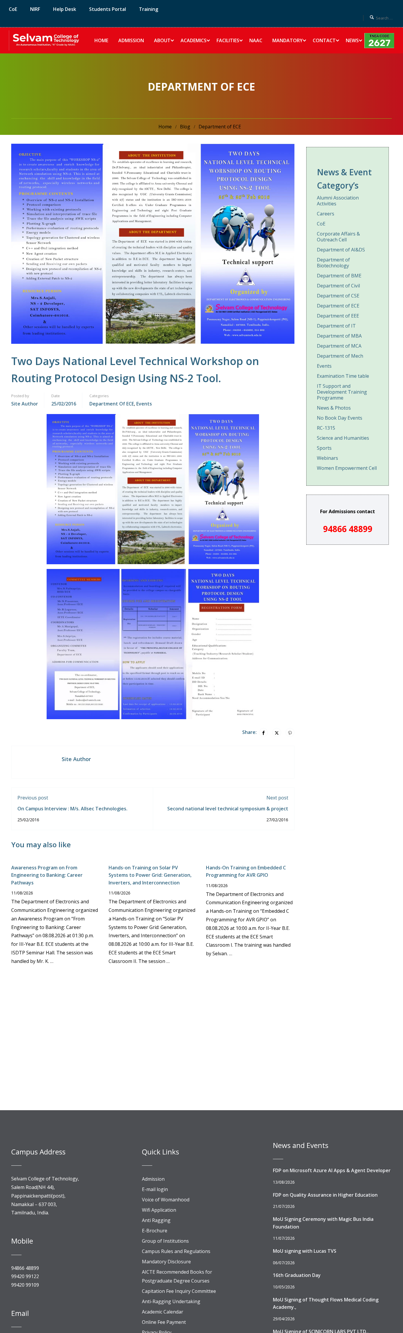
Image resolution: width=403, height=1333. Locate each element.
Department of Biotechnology (333, 262)
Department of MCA (339, 346)
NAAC (255, 40)
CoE (13, 9)
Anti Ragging (156, 1220)
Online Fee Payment (164, 1322)
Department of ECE (220, 126)
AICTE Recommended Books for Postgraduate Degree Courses (177, 1276)
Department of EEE (338, 316)
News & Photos (334, 408)
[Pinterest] (290, 732)
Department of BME (339, 275)
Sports (324, 448)
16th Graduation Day (297, 1275)
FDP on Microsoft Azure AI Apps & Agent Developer (332, 1170)
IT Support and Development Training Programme (342, 392)
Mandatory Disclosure (166, 1261)
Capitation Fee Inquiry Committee (179, 1291)
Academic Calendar (162, 1312)
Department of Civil (338, 285)
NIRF (35, 9)
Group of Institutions (165, 1241)
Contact (324, 40)
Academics (194, 40)
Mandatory (287, 40)
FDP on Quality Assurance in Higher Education (325, 1195)
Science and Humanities (343, 438)
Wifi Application (159, 1210)
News (352, 40)
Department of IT (336, 326)
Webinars (327, 458)
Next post (277, 797)
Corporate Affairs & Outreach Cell (338, 236)
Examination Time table (343, 376)
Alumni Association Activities (338, 201)
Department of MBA (339, 336)
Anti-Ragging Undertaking (171, 1301)
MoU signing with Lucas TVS (304, 1251)
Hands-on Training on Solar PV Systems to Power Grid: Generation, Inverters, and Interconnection (150, 875)
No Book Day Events (339, 418)
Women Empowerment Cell (347, 468)
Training (148, 9)
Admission (131, 40)
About (162, 40)
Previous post (32, 797)
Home (101, 40)
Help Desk (64, 9)
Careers (325, 213)
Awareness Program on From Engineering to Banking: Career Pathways (47, 875)
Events (144, 403)
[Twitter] (276, 732)
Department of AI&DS (341, 249)
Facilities (228, 40)
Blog (185, 126)
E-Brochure (154, 1230)
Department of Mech (340, 356)
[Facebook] (263, 732)
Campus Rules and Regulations (176, 1251)
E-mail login (155, 1189)
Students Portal (107, 9)
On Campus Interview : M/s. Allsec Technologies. (72, 808)
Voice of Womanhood (165, 1199)
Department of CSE (338, 295)
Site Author (24, 403)
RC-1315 (326, 428)
